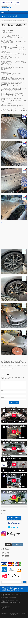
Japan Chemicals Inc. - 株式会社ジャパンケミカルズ (15, 613)
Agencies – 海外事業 (19, 588)
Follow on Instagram (18, 544)
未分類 (4, 510)
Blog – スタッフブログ (17, 589)
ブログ (4, 513)
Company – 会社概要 (6, 590)
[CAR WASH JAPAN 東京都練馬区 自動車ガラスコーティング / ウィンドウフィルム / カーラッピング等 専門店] (10, 4)
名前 (2, 390)
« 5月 (2, 559)
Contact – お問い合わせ (6, 591)
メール (3, 393)
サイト (2, 397)
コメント (3, 380)
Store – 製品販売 (10, 587)
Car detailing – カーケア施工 (7, 588)
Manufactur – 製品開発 (6, 589)
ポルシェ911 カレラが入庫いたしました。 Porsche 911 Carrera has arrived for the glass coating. (7, 367)
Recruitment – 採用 (15, 590)
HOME (3, 587)
